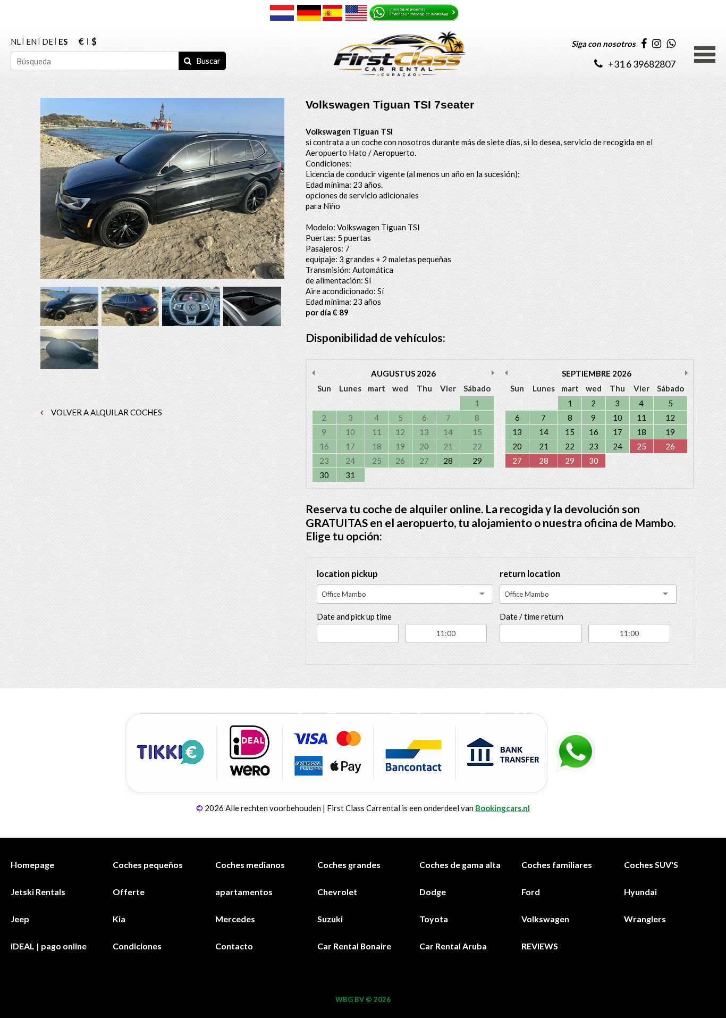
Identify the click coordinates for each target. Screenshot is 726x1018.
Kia (119, 919)
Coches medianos (250, 865)
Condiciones (137, 946)
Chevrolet (337, 892)
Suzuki (330, 919)
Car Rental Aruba (453, 946)
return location (530, 574)
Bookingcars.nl (502, 808)
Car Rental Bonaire (354, 946)
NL (16, 41)
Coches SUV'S (651, 865)
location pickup (347, 574)
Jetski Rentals (38, 892)
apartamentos (244, 892)
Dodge (432, 892)
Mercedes (235, 919)
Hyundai (640, 892)
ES (62, 41)
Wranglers (645, 919)
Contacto (234, 946)
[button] (704, 53)
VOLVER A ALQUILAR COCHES (105, 412)
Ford (530, 892)
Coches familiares (556, 865)
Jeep (20, 919)
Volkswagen (545, 919)
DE (47, 41)
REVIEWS (539, 946)
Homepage (32, 865)
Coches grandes (349, 865)
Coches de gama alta (460, 865)
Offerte (129, 892)
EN (31, 41)
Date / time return (531, 616)
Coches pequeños (148, 865)
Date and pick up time (354, 616)
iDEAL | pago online (49, 946)
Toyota (433, 919)
